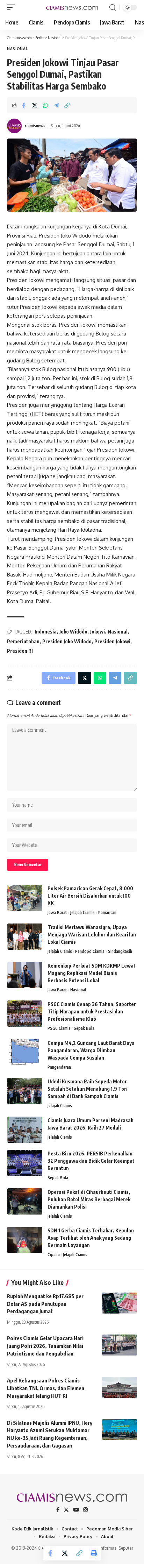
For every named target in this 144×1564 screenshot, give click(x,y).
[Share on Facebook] (24, 105)
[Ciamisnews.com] (72, 7)
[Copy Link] (67, 105)
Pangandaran (59, 1067)
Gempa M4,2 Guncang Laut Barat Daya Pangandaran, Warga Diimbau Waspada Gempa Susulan (91, 1050)
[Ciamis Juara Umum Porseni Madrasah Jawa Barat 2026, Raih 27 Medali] (24, 1130)
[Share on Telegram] (56, 105)
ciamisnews (35, 125)
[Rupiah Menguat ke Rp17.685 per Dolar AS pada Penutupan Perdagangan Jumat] (119, 1303)
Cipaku (54, 1254)
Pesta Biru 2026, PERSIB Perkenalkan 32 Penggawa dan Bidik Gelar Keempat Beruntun (91, 1161)
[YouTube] (76, 1509)
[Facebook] (58, 1509)
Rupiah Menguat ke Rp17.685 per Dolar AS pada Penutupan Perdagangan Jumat (45, 1304)
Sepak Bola (84, 1028)
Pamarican (107, 912)
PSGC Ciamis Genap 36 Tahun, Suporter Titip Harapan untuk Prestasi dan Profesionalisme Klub (92, 1011)
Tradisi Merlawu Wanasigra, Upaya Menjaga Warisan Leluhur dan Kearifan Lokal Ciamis (92, 934)
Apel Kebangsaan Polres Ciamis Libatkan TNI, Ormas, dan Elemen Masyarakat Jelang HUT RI (45, 1388)
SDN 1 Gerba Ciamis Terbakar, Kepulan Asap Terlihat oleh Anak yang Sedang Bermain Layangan (91, 1237)
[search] (112, 7)
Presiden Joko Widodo (67, 641)
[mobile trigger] (13, 7)
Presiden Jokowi (112, 641)
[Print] (94, 1553)
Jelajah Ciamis (82, 912)
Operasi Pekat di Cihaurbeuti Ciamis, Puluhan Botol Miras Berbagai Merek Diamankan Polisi (89, 1199)
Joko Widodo (73, 632)
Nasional (17, 49)
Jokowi (97, 632)
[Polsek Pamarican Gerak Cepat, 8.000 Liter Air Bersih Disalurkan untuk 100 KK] (24, 898)
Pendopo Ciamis (90, 951)
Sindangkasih (120, 951)
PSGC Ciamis (59, 1028)
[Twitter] (66, 1509)
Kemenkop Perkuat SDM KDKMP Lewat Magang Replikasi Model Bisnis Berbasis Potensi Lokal (92, 973)
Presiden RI (20, 651)
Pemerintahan (23, 641)
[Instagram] (85, 1509)
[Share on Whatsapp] (45, 105)
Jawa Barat (57, 912)
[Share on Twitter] (34, 105)
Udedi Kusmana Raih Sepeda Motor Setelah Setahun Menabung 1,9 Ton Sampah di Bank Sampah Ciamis (87, 1088)
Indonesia (46, 632)
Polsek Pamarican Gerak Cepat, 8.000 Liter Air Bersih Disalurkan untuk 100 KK (90, 895)
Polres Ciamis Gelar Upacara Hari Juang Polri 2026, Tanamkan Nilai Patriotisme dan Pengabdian (45, 1346)
